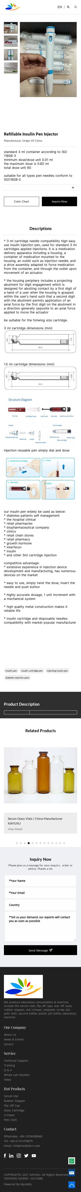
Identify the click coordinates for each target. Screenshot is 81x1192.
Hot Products (14, 1088)
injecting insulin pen (57, 670)
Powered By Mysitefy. (18, 1184)
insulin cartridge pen (32, 670)
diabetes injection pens (17, 677)
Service (8, 1044)
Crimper (9, 1115)
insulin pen (11, 670)
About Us (10, 1034)
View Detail (15, 829)
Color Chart (21, 201)
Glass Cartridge (14, 1110)
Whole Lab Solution (17, 1075)
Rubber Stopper (14, 1101)
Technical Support (16, 1060)
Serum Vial (11, 1096)
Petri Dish (10, 1120)
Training (9, 1065)
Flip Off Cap (12, 1105)
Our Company (15, 1027)
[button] (17, 843)
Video (7, 1079)
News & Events (14, 1039)
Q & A (8, 1070)
